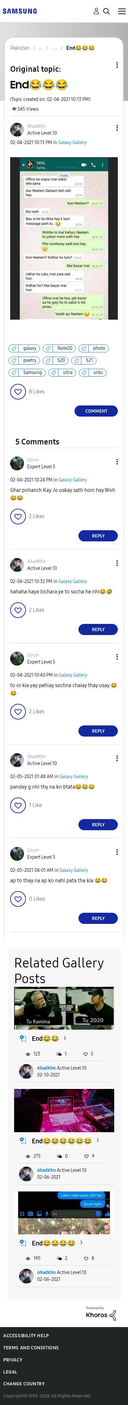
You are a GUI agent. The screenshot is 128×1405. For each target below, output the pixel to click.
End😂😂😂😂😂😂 (62, 1141)
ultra (68, 372)
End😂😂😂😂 (53, 1243)
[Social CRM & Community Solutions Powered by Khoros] (101, 1313)
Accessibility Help (26, 1336)
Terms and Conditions (31, 1348)
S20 (61, 360)
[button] (106, 128)
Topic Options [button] (106, 65)
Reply (98, 536)
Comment (96, 411)
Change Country (24, 1384)
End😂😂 (45, 1038)
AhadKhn (46, 1068)
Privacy (12, 1360)
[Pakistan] (20, 11)
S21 (89, 360)
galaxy (29, 348)
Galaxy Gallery (72, 142)
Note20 (64, 348)
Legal (10, 1372)
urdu (98, 372)
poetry (29, 360)
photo (99, 348)
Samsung (32, 372)
